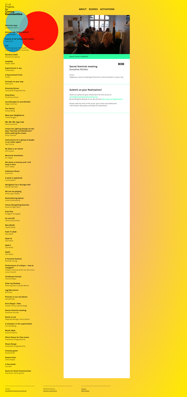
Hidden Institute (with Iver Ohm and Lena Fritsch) (19, 268)
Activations (107, 9)
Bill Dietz (11, 291)
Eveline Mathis (11, 331)
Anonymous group (12, 56)
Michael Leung (13, 260)
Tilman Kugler (14, 116)
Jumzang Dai (13, 179)
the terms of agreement (112, 99)
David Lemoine (14, 123)
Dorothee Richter (15, 311)
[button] (127, 37)
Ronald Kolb (11, 352)
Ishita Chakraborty (14, 199)
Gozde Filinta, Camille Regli (16, 305)
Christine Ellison (12, 96)
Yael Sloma (19, 142)
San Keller (10, 233)
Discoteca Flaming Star (18, 372)
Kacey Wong (10, 109)
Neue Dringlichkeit (17, 206)
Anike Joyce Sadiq (13, 192)
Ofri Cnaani (14, 150)
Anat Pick (12, 172)
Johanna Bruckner (12, 219)
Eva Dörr (10, 365)
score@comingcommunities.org (83, 97)
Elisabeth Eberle (11, 26)
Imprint (83, 389)
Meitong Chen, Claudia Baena (17, 284)
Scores (93, 9)
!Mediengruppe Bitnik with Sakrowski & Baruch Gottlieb (17, 48)
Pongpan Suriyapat (12, 213)
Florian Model (13, 278)
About (82, 9)
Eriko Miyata (10, 358)
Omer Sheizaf (19, 132)
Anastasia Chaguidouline (15, 89)
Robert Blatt (10, 62)
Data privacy (85, 391)
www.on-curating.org (50, 391)
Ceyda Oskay (10, 226)
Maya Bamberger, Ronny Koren (17, 318)
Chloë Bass (13, 69)
